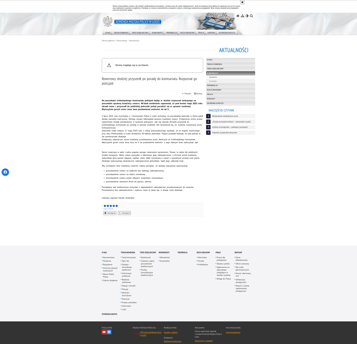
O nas (209, 60)
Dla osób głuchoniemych (242, 268)
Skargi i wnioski (128, 286)
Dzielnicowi (146, 257)
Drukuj (199, 93)
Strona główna (108, 40)
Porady (201, 261)
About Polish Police (108, 275)
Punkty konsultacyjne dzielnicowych (147, 272)
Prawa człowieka (129, 302)
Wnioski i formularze (126, 294)
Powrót (188, 93)
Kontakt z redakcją (171, 332)
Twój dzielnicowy (215, 69)
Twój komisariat (129, 257)
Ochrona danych (215, 103)
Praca (210, 94)
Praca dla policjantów (221, 258)
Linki (124, 309)
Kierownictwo (108, 257)
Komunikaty (122, 40)
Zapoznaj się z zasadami (204, 340)
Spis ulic (125, 261)
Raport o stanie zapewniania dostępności (242, 288)
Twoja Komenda (214, 64)
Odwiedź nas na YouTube (104, 332)
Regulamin (107, 264)
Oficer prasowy (242, 264)
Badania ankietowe (126, 280)
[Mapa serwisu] (242, 16)
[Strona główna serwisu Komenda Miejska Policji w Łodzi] (237, 16)
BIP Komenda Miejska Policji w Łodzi (150, 333)
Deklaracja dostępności (241, 280)
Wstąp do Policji (224, 279)
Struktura (107, 261)
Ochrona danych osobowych (110, 269)
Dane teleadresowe (242, 258)
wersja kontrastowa (233, 332)
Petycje (125, 289)
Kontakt (211, 99)
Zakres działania (110, 280)
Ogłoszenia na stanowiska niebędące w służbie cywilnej (223, 271)
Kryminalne (213, 81)
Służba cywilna (223, 264)
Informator (126, 306)
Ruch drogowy (214, 90)
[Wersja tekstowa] (247, 16)
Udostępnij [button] (111, 213)
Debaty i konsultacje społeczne (127, 267)
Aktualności (134, 40)
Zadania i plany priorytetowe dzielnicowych (147, 263)
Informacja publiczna (126, 274)
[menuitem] (108, 32)
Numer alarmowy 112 (243, 274)
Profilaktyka (203, 264)
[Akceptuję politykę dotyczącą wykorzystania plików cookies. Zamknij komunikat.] (242, 2)
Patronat (125, 299)
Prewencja (212, 85)
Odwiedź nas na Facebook (109, 332)
